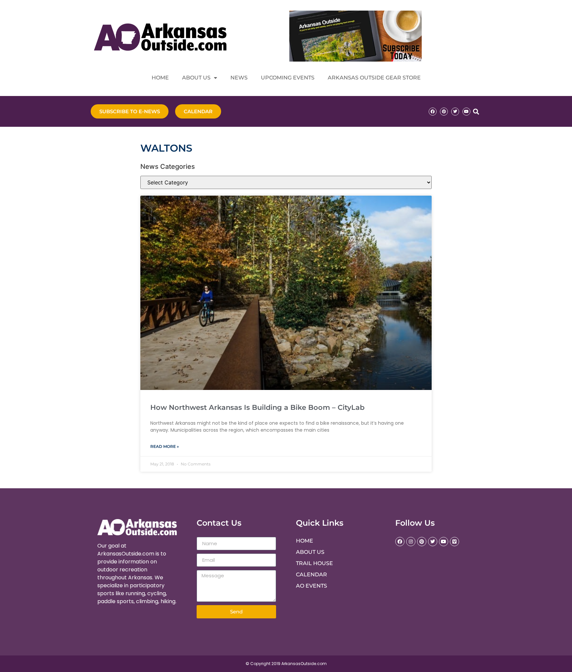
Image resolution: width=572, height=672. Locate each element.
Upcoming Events (287, 77)
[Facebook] (433, 112)
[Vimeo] (454, 541)
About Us (196, 77)
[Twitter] (455, 112)
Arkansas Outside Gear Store (374, 77)
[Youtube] (466, 112)
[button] (475, 111)
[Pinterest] (444, 112)
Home (160, 77)
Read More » (164, 446)
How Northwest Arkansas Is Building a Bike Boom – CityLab (257, 407)
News (239, 77)
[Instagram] (410, 541)
